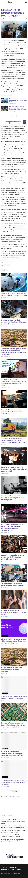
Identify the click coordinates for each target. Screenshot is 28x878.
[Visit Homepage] (9, 2)
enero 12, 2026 (13, 111)
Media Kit (19, 869)
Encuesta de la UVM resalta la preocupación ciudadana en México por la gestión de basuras (17, 108)
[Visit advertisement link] (14, 122)
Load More (14, 791)
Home (2, 7)
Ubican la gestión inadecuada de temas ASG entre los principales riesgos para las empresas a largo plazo (13, 641)
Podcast (12, 869)
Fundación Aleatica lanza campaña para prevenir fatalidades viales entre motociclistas (14, 412)
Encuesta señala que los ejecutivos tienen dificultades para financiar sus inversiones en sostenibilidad (13, 725)
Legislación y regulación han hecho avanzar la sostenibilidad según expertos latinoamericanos (12, 557)
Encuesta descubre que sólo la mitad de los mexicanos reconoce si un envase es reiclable (14, 782)
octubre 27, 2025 (5, 387)
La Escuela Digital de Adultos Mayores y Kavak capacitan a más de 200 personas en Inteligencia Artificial (13, 821)
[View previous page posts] (12, 116)
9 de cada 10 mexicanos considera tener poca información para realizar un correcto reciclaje (14, 469)
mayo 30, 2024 (5, 645)
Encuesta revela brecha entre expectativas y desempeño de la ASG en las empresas (13, 498)
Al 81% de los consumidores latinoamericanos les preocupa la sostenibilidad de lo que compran (11, 753)
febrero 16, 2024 (5, 786)
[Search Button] (26, 2)
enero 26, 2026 (13, 103)
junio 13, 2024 (5, 616)
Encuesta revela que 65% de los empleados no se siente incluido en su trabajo (13, 612)
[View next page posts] (15, 116)
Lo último (7, 7)
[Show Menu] (2, 2)
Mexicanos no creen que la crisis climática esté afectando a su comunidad (11, 669)
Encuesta (7, 265)
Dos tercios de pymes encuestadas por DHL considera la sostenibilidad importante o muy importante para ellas (14, 440)
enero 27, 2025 (5, 444)
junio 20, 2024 (5, 587)
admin (3, 18)
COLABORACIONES (12, 867)
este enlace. (10, 262)
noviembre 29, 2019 (12, 18)
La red (2, 871)
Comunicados (6, 290)
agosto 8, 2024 (5, 561)
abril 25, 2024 (5, 700)
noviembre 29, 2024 (6, 473)
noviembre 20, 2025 (6, 356)
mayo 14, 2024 (5, 673)
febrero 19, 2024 (5, 757)
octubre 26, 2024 (5, 532)
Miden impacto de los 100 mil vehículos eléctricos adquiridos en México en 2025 (18, 100)
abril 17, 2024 (5, 729)
